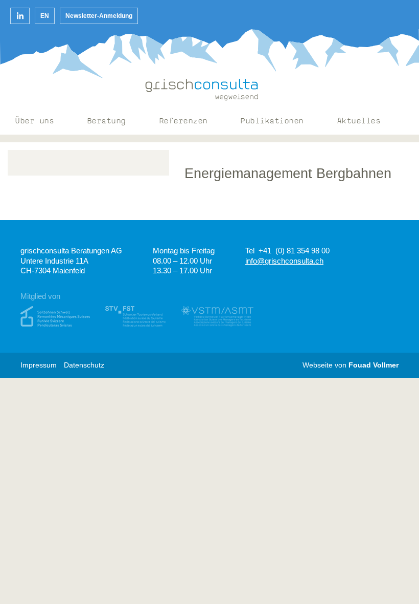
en (44, 15)
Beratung (106, 121)
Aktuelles (359, 121)
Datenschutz (84, 365)
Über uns (34, 121)
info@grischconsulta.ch (284, 260)
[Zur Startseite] (202, 89)
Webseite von (350, 365)
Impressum (38, 365)
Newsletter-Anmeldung (98, 15)
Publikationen (272, 121)
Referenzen (183, 121)
